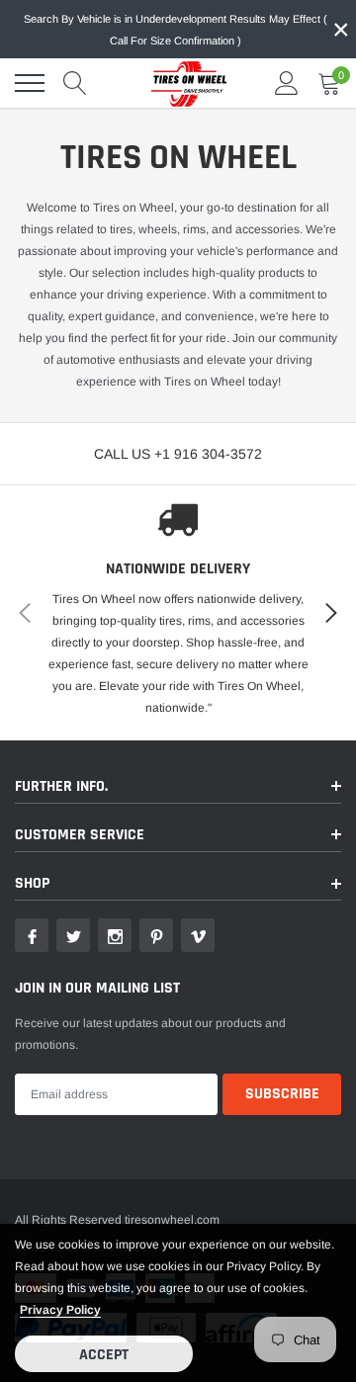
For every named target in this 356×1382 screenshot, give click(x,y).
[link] (31, 935)
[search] (75, 83)
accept (104, 1354)
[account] (287, 83)
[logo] (183, 83)
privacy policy (60, 1310)
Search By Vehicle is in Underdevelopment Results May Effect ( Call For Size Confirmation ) (175, 29)
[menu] (29, 83)
